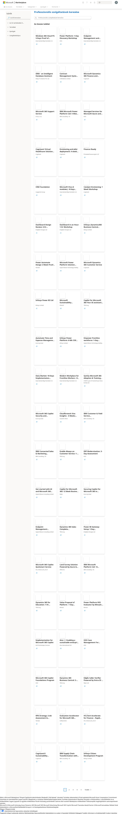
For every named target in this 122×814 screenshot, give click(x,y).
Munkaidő (44, 797)
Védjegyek (78, 813)
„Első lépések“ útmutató (55, 797)
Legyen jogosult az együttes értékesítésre (22, 801)
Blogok (22, 797)
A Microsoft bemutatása (101, 805)
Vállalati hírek (113, 805)
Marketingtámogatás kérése (52, 799)
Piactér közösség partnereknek (45, 801)
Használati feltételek (68, 813)
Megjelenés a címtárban (36, 799)
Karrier (91, 805)
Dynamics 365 (29, 805)
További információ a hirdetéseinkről (93, 813)
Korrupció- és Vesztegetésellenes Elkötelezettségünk (41, 807)
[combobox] (63, 17)
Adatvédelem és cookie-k (54, 813)
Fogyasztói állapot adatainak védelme (12, 813)
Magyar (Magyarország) (7, 809)
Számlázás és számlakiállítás (9, 799)
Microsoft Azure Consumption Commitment (103, 797)
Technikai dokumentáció (71, 797)
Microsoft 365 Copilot (64, 805)
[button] (35, 18)
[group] (37, 44)
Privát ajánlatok (84, 797)
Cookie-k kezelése (111, 813)
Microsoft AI (4, 805)
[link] (45, 45)
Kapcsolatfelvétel (39, 813)
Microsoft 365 (38, 805)
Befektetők (21, 807)
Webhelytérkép (29, 813)
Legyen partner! (23, 799)
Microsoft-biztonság (14, 805)
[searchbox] (20, 17)
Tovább (87, 790)
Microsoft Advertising (50, 805)
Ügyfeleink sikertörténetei (33, 797)
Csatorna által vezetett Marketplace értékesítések (70, 801)
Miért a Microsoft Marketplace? (10, 797)
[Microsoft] (8, 2)
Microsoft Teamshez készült (80, 805)
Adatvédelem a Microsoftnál (9, 807)
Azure (23, 805)
